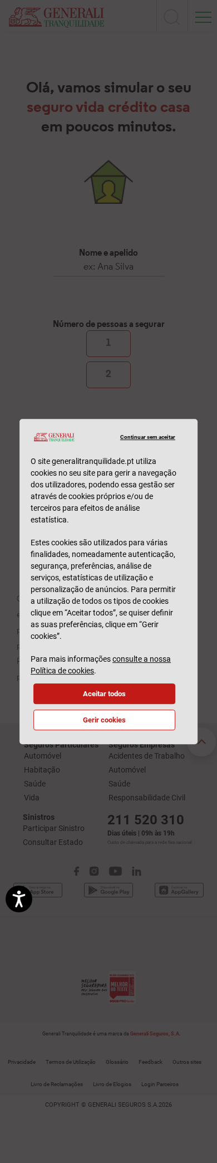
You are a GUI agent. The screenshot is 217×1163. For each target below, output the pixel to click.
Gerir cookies (104, 720)
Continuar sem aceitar (147, 437)
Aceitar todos (104, 694)
